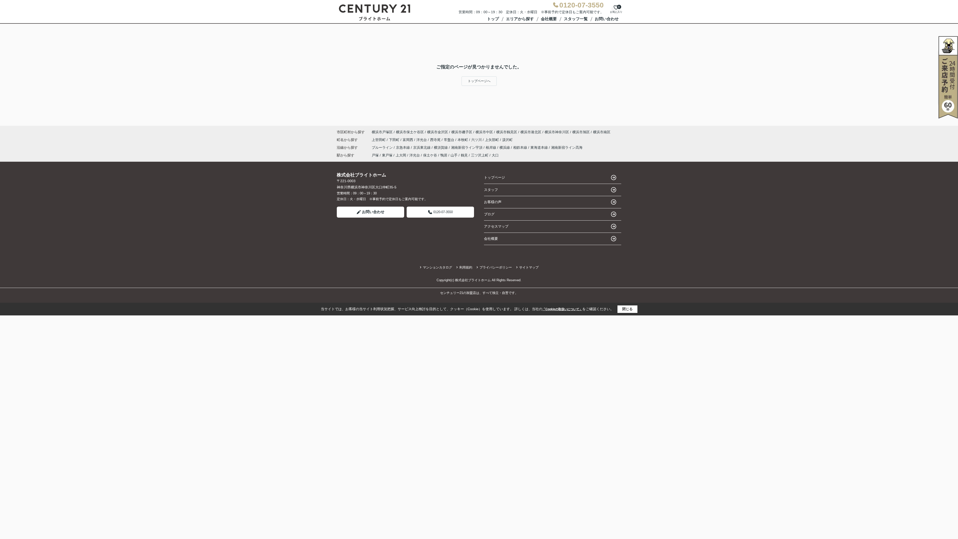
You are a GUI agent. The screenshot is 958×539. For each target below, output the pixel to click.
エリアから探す (520, 19)
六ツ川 (477, 140)
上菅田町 (379, 140)
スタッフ (491, 190)
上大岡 (401, 155)
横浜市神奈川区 (557, 132)
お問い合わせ (607, 19)
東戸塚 (387, 155)
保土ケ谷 (430, 155)
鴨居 (443, 155)
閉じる (627, 309)
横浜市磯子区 (461, 132)
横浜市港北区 (530, 132)
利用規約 (465, 267)
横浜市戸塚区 (382, 132)
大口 (495, 155)
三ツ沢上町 (479, 155)
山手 (454, 155)
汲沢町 (507, 140)
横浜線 (505, 147)
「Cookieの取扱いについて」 (562, 309)
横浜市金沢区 (437, 132)
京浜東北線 (422, 147)
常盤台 (449, 140)
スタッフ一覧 (576, 19)
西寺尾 (436, 140)
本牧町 (463, 140)
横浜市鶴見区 (506, 132)
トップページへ (479, 81)
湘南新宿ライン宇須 (467, 147)
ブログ (489, 214)
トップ (493, 19)
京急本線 (403, 147)
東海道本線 (539, 147)
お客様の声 (492, 202)
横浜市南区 (601, 132)
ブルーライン (383, 147)
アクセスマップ (496, 226)
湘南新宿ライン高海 (567, 147)
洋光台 (422, 140)
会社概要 (549, 19)
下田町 (394, 140)
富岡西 (408, 140)
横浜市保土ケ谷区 (410, 132)
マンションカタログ (437, 267)
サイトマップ (529, 267)
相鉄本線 (520, 147)
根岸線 (491, 147)
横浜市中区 (484, 132)
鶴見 (464, 155)
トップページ (494, 177)
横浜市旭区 (581, 132)
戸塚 (375, 155)
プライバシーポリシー (495, 267)
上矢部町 (492, 140)
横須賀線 (441, 147)
